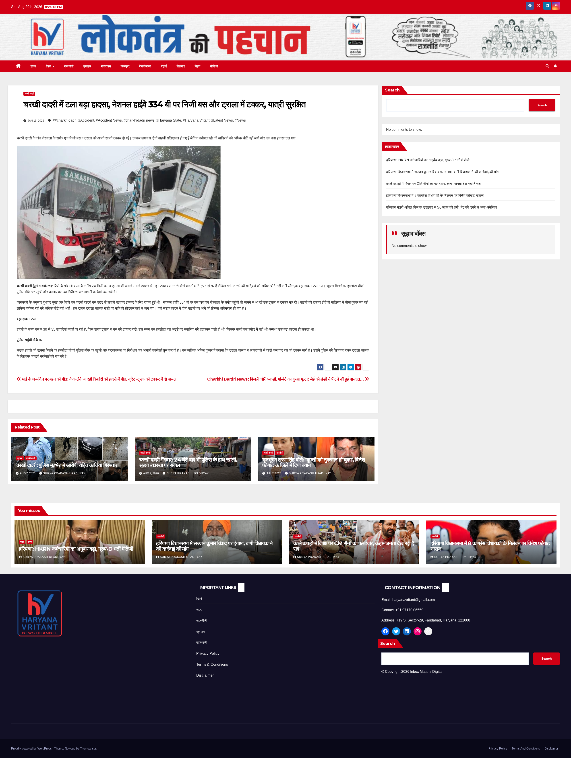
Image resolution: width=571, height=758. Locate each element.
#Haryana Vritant (196, 120)
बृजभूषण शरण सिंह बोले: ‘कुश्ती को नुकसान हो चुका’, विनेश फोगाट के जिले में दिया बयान (313, 462)
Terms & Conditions (212, 664)
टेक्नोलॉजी (145, 66)
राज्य (33, 66)
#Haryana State (168, 120)
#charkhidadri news (139, 120)
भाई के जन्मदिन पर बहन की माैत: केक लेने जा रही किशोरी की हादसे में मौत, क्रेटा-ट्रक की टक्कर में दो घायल (98, 379)
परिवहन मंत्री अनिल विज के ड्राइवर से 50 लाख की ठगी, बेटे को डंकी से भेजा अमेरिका (441, 207)
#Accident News (109, 120)
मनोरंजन (106, 66)
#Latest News (222, 120)
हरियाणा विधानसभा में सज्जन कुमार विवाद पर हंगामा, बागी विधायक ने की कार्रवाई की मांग (442, 172)
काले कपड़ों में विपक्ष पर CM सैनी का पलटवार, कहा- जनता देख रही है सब (433, 184)
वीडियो (214, 66)
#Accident (86, 120)
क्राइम (87, 66)
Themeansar (88, 748)
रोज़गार (181, 66)
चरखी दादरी (29, 93)
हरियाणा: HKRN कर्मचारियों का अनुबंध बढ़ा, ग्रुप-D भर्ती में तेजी (428, 160)
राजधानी (201, 642)
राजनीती (69, 66)
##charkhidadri (65, 120)
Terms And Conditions (526, 748)
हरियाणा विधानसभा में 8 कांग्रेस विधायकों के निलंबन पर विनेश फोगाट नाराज (435, 196)
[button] (547, 66)
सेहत (198, 66)
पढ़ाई (164, 66)
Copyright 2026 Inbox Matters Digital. (412, 671)
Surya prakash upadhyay (64, 473)
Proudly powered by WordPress (32, 748)
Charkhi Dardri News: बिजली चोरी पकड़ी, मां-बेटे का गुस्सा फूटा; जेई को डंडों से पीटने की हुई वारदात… (286, 379)
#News (240, 120)
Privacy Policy (207, 653)
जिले (49, 66)
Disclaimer (205, 675)
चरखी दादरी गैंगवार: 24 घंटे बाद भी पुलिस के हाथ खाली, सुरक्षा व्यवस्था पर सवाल (188, 462)
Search (392, 90)
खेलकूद (125, 66)
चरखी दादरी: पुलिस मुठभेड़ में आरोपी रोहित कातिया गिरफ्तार (66, 465)
